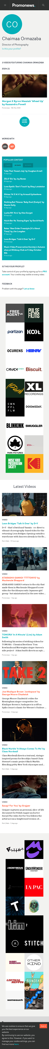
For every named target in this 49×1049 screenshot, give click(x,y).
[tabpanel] (24, 213)
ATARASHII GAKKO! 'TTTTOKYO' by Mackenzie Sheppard (21, 579)
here (16, 1044)
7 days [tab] (7, 165)
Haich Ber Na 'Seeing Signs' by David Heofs (24, 220)
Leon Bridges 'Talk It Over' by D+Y (19, 239)
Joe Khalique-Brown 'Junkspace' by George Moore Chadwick (21, 693)
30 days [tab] (18, 165)
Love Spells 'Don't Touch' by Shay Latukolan (24, 186)
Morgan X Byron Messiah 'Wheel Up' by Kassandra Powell (23, 103)
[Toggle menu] (5, 5)
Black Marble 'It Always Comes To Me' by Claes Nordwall (23, 750)
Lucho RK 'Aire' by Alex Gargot (18, 212)
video (4, 519)
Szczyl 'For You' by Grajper (16, 805)
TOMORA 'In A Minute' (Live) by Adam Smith (22, 636)
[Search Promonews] (43, 5)
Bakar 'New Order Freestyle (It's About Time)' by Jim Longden (22, 230)
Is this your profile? (11, 48)
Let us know (29, 288)
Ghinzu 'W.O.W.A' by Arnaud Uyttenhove (22, 194)
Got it (43, 1026)
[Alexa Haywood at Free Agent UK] (5, 145)
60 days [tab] (28, 165)
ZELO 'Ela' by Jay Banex (15, 178)
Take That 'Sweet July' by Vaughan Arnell (23, 170)
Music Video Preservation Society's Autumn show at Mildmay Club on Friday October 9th (24, 249)
